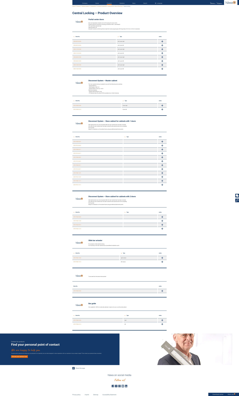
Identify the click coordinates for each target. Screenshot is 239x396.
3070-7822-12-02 (77, 220)
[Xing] (116, 386)
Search (145, 3)
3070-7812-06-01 (77, 145)
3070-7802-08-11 (77, 165)
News (133, 3)
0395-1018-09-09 (77, 53)
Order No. (77, 36)
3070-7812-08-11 (77, 169)
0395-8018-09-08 (77, 41)
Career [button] (97, 3)
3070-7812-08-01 (77, 161)
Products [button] (109, 3)
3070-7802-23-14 (77, 324)
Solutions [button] (122, 3)
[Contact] (237, 196)
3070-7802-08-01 (77, 157)
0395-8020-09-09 (77, 61)
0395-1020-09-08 (77, 65)
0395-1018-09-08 (77, 49)
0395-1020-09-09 (77, 68)
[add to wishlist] (162, 41)
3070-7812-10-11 (77, 184)
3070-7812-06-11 (77, 153)
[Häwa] (224, 2)
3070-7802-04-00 (77, 105)
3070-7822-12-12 (77, 228)
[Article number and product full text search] (237, 200)
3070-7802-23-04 (77, 320)
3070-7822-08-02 (77, 217)
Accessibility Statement (109, 394)
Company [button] (84, 3)
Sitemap (95, 394)
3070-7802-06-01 (77, 141)
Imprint (87, 394)
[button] (158, 3)
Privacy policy (76, 394)
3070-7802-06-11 (77, 149)
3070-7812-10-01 (77, 177)
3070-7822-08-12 (77, 224)
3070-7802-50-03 (77, 290)
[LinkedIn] (126, 386)
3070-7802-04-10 (77, 109)
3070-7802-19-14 (77, 261)
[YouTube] (123, 386)
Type (121, 36)
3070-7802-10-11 (77, 180)
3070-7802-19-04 (77, 257)
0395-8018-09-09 (77, 45)
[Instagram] (119, 386)
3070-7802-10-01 (77, 173)
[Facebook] (113, 386)
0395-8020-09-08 (77, 57)
